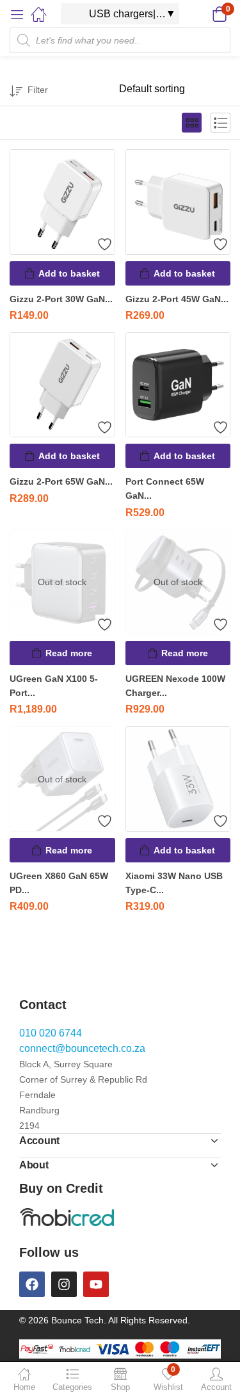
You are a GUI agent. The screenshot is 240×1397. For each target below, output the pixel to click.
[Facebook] (32, 1284)
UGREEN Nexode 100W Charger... (175, 686)
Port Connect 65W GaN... (164, 488)
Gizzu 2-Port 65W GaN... (61, 481)
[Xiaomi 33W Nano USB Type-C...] (178, 779)
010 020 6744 (50, 1033)
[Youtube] (96, 1284)
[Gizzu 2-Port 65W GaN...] (62, 385)
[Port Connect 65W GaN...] (178, 385)
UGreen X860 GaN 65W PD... (59, 883)
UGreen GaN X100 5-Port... (54, 686)
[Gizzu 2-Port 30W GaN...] (62, 202)
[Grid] (192, 123)
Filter (38, 90)
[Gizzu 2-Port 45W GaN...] (178, 202)
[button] (203, 14)
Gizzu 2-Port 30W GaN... (61, 299)
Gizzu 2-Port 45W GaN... (176, 299)
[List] (220, 123)
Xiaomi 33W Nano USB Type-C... (174, 883)
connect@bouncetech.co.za (82, 1048)
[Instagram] (64, 1284)
